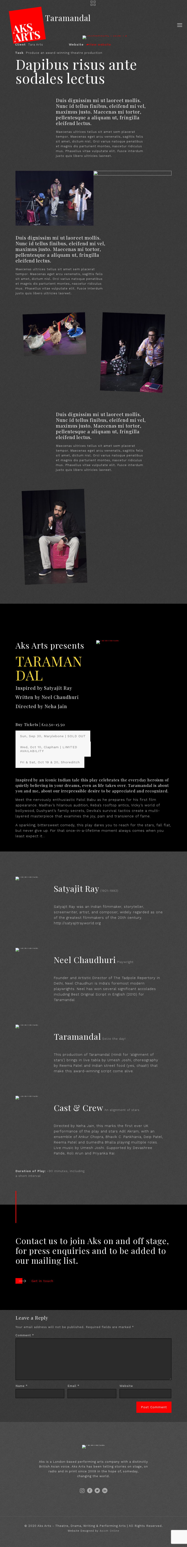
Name (22, 1386)
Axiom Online (109, 1530)
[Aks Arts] (27, 25)
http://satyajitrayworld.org (77, 923)
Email (73, 1386)
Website (126, 1386)
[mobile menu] (180, 25)
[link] (107, 642)
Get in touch (42, 1281)
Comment (25, 1335)
